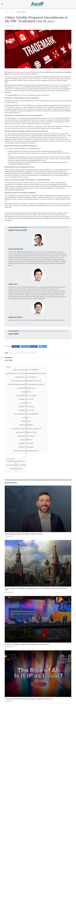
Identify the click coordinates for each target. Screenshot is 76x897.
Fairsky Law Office (26, 399)
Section (13, 12)
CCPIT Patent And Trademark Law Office (26, 381)
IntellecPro (26, 421)
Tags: (6, 353)
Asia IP (6, 12)
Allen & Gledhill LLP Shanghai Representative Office (26, 373)
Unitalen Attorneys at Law (26, 432)
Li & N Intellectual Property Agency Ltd (26, 429)
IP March (26, 418)
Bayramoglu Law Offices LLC (26, 377)
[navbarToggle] (2, 4)
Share (16, 346)
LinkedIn (34, 346)
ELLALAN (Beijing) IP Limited (26, 395)
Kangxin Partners (26, 425)
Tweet (25, 346)
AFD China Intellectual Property (26, 370)
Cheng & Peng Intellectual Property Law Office (26, 384)
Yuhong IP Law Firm (26, 443)
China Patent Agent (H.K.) (26, 388)
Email (43, 346)
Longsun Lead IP (16, 469)
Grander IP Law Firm (26, 410)
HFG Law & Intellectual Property (26, 414)
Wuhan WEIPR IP (26, 440)
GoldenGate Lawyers (26, 406)
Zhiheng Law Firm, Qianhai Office (26, 451)
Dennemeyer (26, 392)
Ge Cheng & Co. (26, 403)
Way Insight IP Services (26, 436)
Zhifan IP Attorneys (26, 447)
